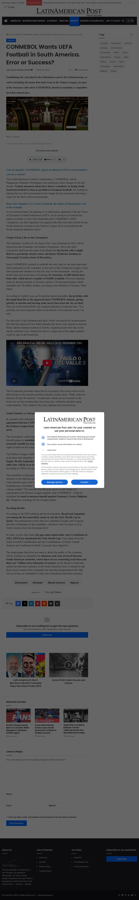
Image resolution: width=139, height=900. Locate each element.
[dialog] (69, 450)
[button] (69, 450)
